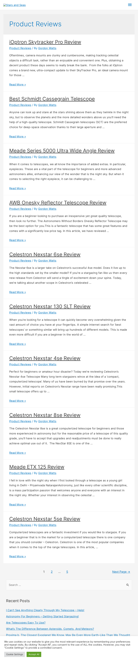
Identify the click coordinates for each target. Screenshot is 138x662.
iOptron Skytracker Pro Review (45, 42)
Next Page (121, 571)
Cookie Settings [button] (14, 654)
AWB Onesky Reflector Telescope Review (57, 203)
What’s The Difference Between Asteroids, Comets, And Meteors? (50, 628)
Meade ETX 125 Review (36, 467)
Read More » (17, 84)
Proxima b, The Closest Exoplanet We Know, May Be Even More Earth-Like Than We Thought (68, 635)
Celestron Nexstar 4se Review (44, 358)
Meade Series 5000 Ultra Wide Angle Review (62, 151)
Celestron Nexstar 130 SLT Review (50, 306)
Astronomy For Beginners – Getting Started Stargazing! (42, 616)
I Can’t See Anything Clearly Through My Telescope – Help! (45, 610)
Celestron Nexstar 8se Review (44, 415)
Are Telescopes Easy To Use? (25, 622)
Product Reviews (20, 48)
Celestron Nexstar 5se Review (44, 519)
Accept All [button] (34, 654)
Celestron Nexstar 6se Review (44, 254)
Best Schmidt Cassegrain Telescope (52, 99)
